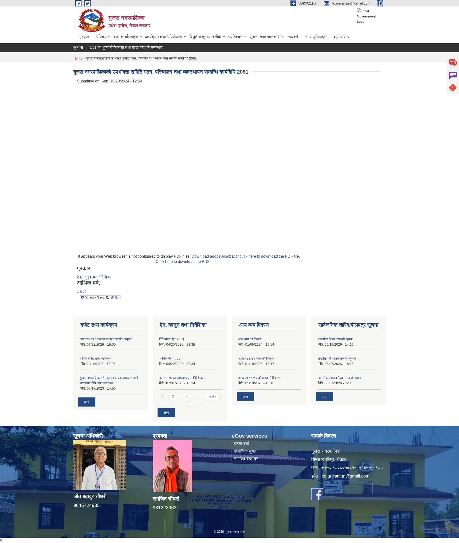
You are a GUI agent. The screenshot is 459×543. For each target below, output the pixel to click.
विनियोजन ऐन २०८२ (171, 339)
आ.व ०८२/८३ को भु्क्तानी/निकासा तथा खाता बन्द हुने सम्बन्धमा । (110, 47)
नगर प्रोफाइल (316, 36)
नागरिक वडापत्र (246, 458)
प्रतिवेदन (235, 36)
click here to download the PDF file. (270, 256)
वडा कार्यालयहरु (126, 36)
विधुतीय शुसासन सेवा (205, 36)
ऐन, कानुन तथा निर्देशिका (94, 277)
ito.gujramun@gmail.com (345, 476)
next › (212, 396)
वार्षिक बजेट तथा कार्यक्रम (95, 358)
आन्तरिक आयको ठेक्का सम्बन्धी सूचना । (341, 378)
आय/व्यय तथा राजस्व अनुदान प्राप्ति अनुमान (106, 339)
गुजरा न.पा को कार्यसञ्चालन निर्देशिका (181, 378)
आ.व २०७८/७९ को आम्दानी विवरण (259, 378)
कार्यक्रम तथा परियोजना (163, 36)
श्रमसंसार (341, 36)
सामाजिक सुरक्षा (245, 451)
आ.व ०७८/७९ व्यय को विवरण (256, 358)
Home (77, 58)
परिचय (101, 36)
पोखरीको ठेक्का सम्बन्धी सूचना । (337, 339)
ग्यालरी (293, 36)
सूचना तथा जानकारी (265, 36)
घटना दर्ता (241, 443)
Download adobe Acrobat (213, 256)
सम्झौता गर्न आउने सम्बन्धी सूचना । (338, 358)
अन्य (86, 402)
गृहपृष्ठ (84, 36)
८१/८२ (82, 291)
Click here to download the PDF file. (186, 262)
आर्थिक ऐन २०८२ (169, 358)
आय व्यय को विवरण (250, 339)
